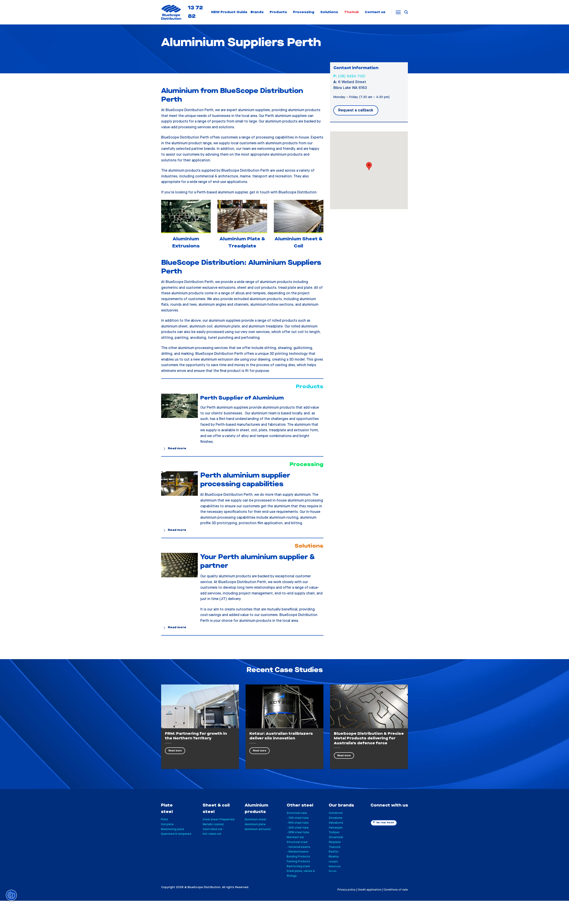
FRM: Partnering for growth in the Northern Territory (196, 736)
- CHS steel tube (298, 818)
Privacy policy (346, 889)
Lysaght (333, 861)
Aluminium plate (255, 824)
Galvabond (336, 823)
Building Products (298, 856)
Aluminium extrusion (258, 829)
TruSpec (334, 832)
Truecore (335, 847)
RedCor (334, 851)
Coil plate (167, 824)
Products (278, 12)
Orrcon (333, 871)
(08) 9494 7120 (349, 76)
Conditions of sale (395, 889)
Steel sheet (211, 819)
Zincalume (335, 818)
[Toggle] (164, 448)
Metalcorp (335, 866)
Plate (164, 819)
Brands (257, 12)
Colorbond (336, 813)
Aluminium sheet (255, 819)
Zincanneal (336, 837)
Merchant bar (295, 837)
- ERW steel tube (298, 832)
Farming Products (298, 861)
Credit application (369, 889)
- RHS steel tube (298, 823)
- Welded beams (298, 851)
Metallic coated (213, 824)
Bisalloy (334, 856)
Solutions (329, 12)
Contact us (375, 12)
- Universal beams (298, 847)
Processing (303, 12)
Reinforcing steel (298, 866)
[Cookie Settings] (11, 895)
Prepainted (227, 819)
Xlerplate (335, 842)
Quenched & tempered (176, 834)
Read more (175, 750)
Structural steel (297, 842)
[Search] (406, 12)
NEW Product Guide (229, 12)
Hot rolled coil (212, 834)
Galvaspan (336, 827)
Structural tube (297, 813)
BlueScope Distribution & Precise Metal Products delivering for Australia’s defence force (369, 738)
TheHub (351, 12)
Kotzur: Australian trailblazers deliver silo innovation (281, 736)
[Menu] (398, 12)
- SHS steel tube (298, 827)
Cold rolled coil (212, 829)
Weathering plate (172, 829)
